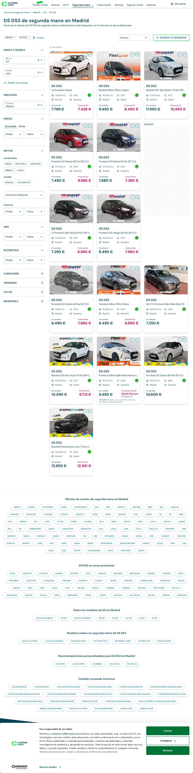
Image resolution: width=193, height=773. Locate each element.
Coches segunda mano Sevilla (98, 694)
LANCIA (51, 529)
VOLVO (110, 550)
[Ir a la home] (10, 4)
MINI (95, 536)
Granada (128, 581)
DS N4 (141, 618)
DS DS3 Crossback (44, 618)
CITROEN (64, 514)
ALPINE (64, 507)
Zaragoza (182, 595)
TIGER (63, 550)
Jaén (30, 588)
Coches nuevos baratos (131, 687)
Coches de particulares (68, 687)
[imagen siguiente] (90, 65)
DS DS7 (115, 618)
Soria (57, 595)
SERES (64, 543)
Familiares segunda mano (62, 701)
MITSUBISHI (109, 536)
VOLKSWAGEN (94, 550)
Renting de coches (78, 708)
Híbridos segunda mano (51, 708)
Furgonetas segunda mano (118, 701)
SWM (172, 543)
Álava (12, 573)
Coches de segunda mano (99, 687)
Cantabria (13, 581)
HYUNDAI (88, 521)
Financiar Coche (90, 701)
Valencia (118, 595)
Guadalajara (146, 581)
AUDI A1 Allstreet (30, 641)
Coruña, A (83, 581)
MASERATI (11, 536)
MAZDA (56, 536)
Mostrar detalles (48, 767)
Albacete (27, 573)
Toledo (102, 595)
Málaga (81, 588)
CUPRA (95, 514)
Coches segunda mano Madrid (61, 694)
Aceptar (168, 730)
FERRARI (22, 521)
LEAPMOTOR (86, 529)
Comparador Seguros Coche (172, 694)
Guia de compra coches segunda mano (157, 701)
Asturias (74, 573)
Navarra (110, 588)
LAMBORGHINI (35, 529)
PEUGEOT (165, 536)
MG (84, 536)
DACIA (108, 514)
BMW (150, 507)
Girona (113, 581)
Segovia (29, 595)
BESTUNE (136, 507)
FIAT (35, 521)
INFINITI (127, 521)
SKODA (77, 543)
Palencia (141, 588)
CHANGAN (14, 514)
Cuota (22, 126)
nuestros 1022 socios (64, 733)
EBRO (181, 514)
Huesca (16, 588)
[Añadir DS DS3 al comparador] (90, 54)
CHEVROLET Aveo (78, 641)
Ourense (126, 588)
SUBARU (145, 543)
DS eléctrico (79, 664)
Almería (59, 573)
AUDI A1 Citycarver (54, 641)
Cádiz (180, 573)
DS (170, 514)
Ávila (88, 573)
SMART (90, 543)
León (42, 588)
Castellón (31, 581)
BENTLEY (121, 507)
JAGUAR (181, 521)
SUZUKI (160, 543)
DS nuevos (114, 664)
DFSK (136, 514)
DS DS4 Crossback (82, 618)
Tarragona (72, 595)
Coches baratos (19, 687)
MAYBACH (41, 536)
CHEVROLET (31, 514)
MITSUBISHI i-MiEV (123, 641)
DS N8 (154, 618)
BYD (161, 507)
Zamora (166, 595)
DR (160, 514)
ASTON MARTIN (80, 507)
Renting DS (132, 664)
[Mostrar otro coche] (71, 78)
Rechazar (168, 750)
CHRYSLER (48, 514)
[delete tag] (15, 37)
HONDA (74, 521)
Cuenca (99, 581)
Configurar (166, 740)
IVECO (153, 521)
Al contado (10, 126)
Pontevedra (159, 588)
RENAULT (26, 543)
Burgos (151, 573)
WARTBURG (126, 550)
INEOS (113, 521)
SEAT (52, 543)
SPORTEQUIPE (106, 543)
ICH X (101, 521)
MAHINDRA (169, 529)
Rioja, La (176, 588)
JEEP (9, 529)
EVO (10, 521)
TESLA (51, 550)
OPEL (152, 536)
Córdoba (66, 581)
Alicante (43, 573)
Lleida (54, 588)
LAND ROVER (67, 529)
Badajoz (102, 573)
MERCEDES (71, 536)
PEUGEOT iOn (144, 641)
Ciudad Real (49, 581)
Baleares (118, 573)
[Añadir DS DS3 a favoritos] (85, 54)
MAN (184, 529)
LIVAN (125, 529)
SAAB (40, 543)
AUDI (97, 507)
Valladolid (135, 595)
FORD (47, 521)
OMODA (139, 536)
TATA (184, 543)
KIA (20, 529)
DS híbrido (97, 664)
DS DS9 (129, 618)
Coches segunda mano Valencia (135, 694)
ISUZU (140, 521)
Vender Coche (146, 708)
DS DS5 (102, 618)
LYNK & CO (153, 529)
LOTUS (138, 529)
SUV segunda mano (104, 708)
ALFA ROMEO (47, 507)
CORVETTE (79, 514)
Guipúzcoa (165, 581)
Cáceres (166, 573)
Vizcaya (151, 595)
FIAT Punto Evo (100, 641)
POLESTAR (181, 536)
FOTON (60, 521)
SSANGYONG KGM (127, 543)
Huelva (181, 581)
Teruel (88, 595)
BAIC (108, 507)
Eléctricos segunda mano (30, 701)
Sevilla (43, 595)
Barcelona (135, 573)
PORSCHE (11, 543)
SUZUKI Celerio (164, 641)
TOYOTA (77, 550)
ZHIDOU (141, 550)
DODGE (149, 514)
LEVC (101, 529)
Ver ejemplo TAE (127, 396)
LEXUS (113, 529)
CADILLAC (175, 507)
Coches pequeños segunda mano (166, 687)
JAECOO (167, 521)
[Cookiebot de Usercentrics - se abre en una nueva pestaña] (19, 767)
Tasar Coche (126, 708)
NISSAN (125, 536)
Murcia (95, 588)
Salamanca (11, 595)
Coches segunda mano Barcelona (23, 694)
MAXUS (26, 536)
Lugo (67, 588)
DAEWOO (122, 514)
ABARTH (17, 507)
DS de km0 (60, 664)
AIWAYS (31, 507)
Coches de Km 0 (42, 687)
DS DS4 (64, 618)
